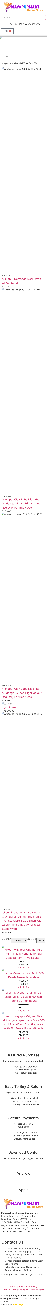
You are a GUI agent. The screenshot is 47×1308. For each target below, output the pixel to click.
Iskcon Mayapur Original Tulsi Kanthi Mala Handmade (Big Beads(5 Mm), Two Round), (24, 953)
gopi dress (11, 707)
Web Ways (18, 1304)
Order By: (6, 939)
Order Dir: (31, 939)
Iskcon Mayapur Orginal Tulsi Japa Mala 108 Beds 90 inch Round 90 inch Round (23, 996)
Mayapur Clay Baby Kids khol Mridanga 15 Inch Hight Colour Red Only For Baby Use (22, 503)
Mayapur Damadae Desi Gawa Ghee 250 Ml (21, 281)
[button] (23, 35)
